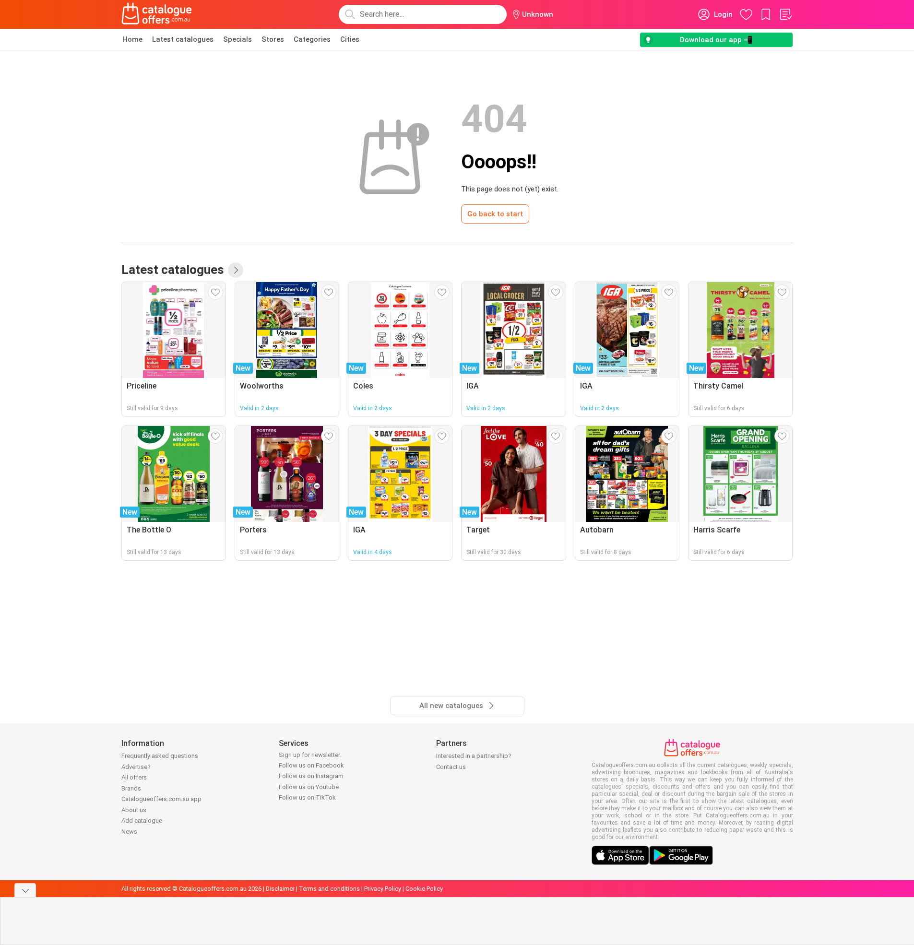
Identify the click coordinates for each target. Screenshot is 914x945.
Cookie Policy (424, 888)
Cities (349, 39)
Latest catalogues (183, 39)
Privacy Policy (382, 888)
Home (132, 39)
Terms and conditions (329, 888)
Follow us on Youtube (309, 787)
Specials (237, 39)
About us (133, 810)
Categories (312, 39)
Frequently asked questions (159, 755)
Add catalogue (141, 820)
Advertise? (136, 766)
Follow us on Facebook (311, 765)
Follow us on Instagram (311, 776)
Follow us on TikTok (307, 797)
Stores (272, 39)
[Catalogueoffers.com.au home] (156, 14)
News (129, 831)
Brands (131, 788)
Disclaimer (280, 888)
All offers (134, 777)
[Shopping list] (785, 14)
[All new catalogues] (235, 270)
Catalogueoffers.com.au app (161, 799)
